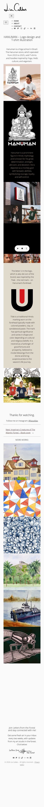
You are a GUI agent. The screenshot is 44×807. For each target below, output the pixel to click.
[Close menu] (11, 16)
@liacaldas (33, 420)
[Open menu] (6, 22)
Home (16, 21)
